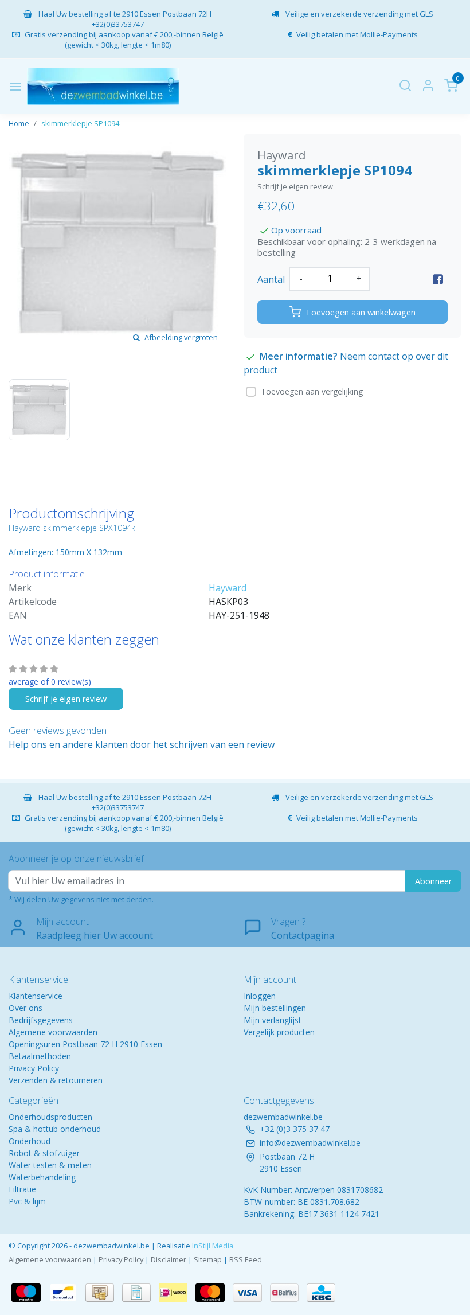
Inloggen (260, 995)
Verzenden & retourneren (56, 1080)
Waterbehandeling (42, 1177)
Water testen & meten (50, 1165)
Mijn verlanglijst (272, 1019)
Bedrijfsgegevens (41, 1019)
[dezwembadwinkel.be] (103, 86)
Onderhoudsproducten (50, 1116)
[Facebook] (438, 279)
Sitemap (208, 1259)
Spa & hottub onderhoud (55, 1128)
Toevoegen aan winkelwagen (361, 312)
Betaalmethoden (40, 1056)
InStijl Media (211, 1245)
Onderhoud (29, 1140)
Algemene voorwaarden (53, 1032)
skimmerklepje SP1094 (80, 123)
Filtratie (22, 1189)
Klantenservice (35, 995)
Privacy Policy (34, 1068)
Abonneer (433, 881)
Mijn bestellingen (275, 1007)
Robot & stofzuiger (44, 1153)
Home (19, 123)
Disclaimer (168, 1259)
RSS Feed (245, 1259)
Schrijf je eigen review (295, 186)
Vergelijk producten (279, 1032)
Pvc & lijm (27, 1201)
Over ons (25, 1007)
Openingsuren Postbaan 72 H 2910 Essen (85, 1044)
